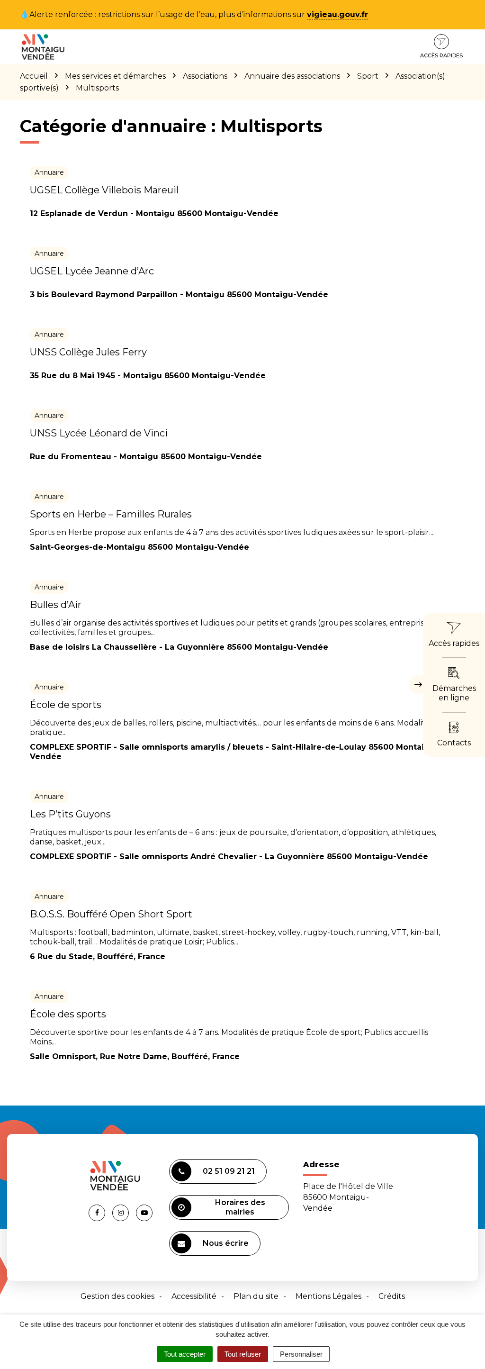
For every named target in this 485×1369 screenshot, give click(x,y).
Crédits (391, 1296)
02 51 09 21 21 (229, 1171)
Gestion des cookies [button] (117, 1296)
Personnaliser (301, 1354)
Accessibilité (193, 1296)
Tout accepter (185, 1354)
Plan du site (256, 1296)
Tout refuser (243, 1354)
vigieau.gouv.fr (337, 14)
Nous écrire (226, 1243)
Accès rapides (441, 55)
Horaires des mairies (240, 1207)
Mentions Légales (328, 1296)
